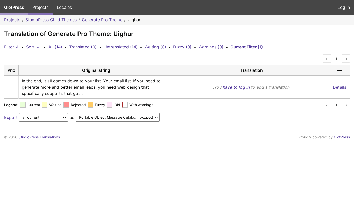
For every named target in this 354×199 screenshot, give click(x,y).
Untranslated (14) (121, 46)
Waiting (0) (155, 46)
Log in (344, 7)
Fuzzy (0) (182, 46)
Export (11, 117)
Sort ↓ (33, 46)
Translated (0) (83, 46)
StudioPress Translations (39, 137)
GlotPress (14, 7)
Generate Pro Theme (102, 19)
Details (339, 87)
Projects (40, 7)
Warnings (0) (211, 46)
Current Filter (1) (246, 46)
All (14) (55, 46)
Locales (64, 7)
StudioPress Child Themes (51, 19)
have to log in (236, 87)
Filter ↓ (11, 46)
